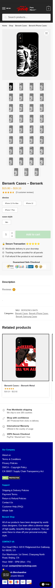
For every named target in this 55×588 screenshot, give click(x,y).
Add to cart (33, 234)
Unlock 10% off (6, 574)
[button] (46, 33)
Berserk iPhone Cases (38, 26)
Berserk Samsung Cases (26, 316)
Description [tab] (8, 282)
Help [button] (47, 584)
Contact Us (7, 502)
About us (6, 455)
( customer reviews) (25, 192)
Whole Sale (7, 510)
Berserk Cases (21, 26)
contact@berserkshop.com (23, 566)
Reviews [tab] (8, 289)
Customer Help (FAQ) (12, 506)
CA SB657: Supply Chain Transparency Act (23, 471)
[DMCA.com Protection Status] (11, 479)
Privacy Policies (10, 463)
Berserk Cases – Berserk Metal (19, 385)
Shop (11, 26)
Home (4, 26)
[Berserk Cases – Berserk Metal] (25, 357)
